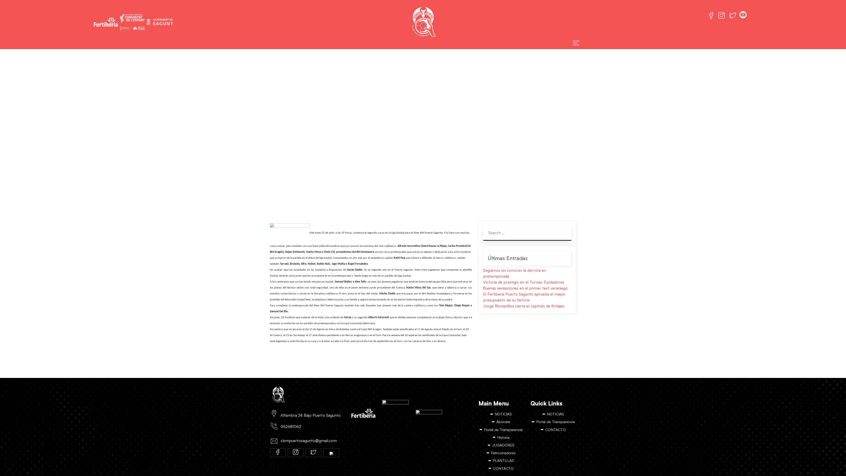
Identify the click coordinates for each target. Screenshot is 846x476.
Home (361, 151)
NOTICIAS (503, 414)
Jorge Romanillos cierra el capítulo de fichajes (523, 305)
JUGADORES (503, 445)
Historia (503, 437)
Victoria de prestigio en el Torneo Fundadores (523, 282)
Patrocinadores (503, 453)
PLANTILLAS (503, 461)
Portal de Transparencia (503, 429)
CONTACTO (503, 469)
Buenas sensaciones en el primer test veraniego (525, 288)
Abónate (503, 422)
